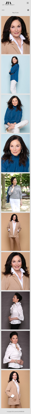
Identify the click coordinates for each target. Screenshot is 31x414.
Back (3, 10)
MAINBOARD (21, 411)
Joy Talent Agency (11, 3)
